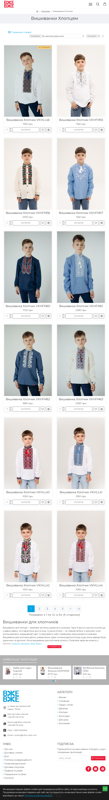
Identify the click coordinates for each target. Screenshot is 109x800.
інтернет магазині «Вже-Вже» (26, 643)
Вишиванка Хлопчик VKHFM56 (28, 213)
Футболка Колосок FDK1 (94, 669)
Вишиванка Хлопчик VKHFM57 (81, 213)
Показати (92, 36)
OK (105, 789)
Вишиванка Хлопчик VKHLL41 (81, 492)
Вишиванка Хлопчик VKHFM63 (81, 399)
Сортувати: (35, 36)
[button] (53, 681)
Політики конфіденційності (38, 795)
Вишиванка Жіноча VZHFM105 (58, 669)
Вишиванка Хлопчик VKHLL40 (28, 492)
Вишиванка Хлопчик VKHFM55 (81, 120)
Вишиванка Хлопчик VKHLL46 (28, 120)
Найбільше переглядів (20, 659)
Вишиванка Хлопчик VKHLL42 (28, 585)
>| (79, 608)
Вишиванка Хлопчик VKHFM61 (81, 306)
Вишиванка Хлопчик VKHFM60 (28, 306)
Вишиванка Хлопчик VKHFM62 (28, 399)
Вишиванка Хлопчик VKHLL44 (81, 585)
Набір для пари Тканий (22, 669)
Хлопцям (46, 11)
